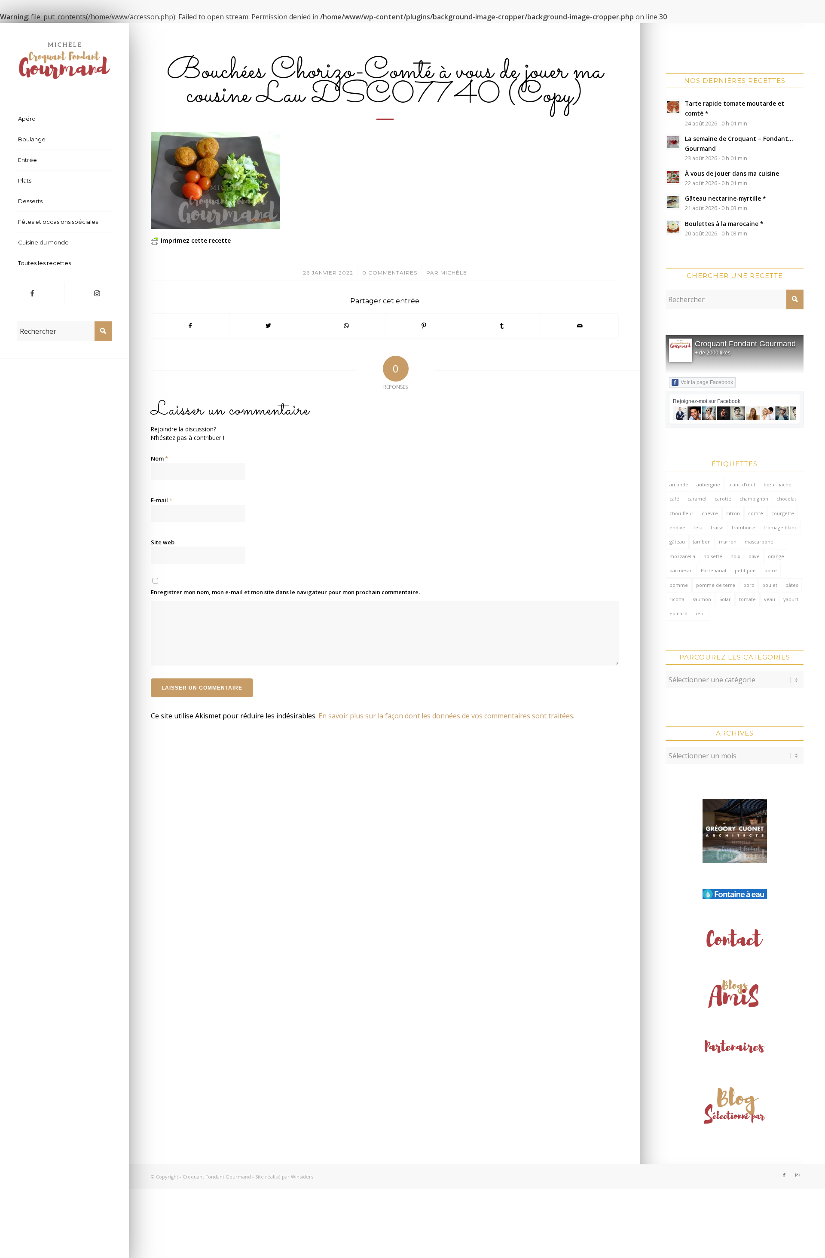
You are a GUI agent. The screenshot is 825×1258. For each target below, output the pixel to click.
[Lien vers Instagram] (96, 293)
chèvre (710, 513)
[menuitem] (64, 119)
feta (698, 527)
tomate (747, 599)
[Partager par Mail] (579, 326)
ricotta (676, 599)
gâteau (677, 541)
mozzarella (682, 556)
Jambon (702, 541)
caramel (697, 498)
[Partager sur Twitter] (268, 326)
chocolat (786, 498)
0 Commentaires (389, 272)
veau (769, 599)
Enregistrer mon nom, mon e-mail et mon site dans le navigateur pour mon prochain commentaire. (285, 592)
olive (754, 556)
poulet (769, 585)
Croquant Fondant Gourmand (745, 343)
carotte (723, 498)
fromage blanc (780, 527)
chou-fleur (681, 513)
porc (748, 585)
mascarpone (759, 541)
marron (727, 541)
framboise (743, 527)
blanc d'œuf (741, 484)
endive (677, 527)
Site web (162, 542)
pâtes (791, 585)
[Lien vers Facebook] (32, 293)
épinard (678, 613)
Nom (159, 458)
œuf (700, 613)
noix (735, 556)
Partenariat (714, 570)
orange (776, 556)
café (674, 498)
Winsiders (302, 1176)
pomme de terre (715, 585)
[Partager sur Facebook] (190, 326)
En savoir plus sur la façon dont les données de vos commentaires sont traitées (445, 716)
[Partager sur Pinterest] (424, 326)
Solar (725, 599)
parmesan (681, 570)
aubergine (708, 484)
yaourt (790, 599)
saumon (702, 599)
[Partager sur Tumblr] (502, 326)
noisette (712, 556)
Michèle (453, 272)
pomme (678, 585)
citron (733, 513)
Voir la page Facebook (707, 382)
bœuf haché (777, 484)
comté (755, 513)
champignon (753, 498)
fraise (717, 527)
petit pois (745, 570)
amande (678, 484)
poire (770, 570)
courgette (782, 513)
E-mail (161, 500)
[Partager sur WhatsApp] (346, 326)
